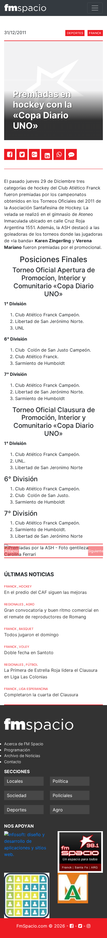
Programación (17, 749)
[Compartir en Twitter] (22, 154)
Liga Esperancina (33, 689)
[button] (11, 551)
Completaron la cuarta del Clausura (41, 694)
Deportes (75, 33)
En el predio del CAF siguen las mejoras (45, 592)
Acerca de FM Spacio (23, 743)
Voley (24, 647)
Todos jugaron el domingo (31, 634)
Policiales (62, 795)
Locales (15, 781)
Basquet (26, 629)
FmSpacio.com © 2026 (40, 926)
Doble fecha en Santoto (29, 652)
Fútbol (32, 665)
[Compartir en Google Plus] (34, 154)
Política (60, 781)
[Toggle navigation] (95, 7)
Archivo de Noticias (22, 755)
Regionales (13, 604)
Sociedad (16, 795)
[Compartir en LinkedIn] (47, 155)
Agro (30, 604)
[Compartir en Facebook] (9, 154)
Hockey (25, 586)
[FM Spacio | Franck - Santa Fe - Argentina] (25, 8)
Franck (95, 33)
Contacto (12, 761)
